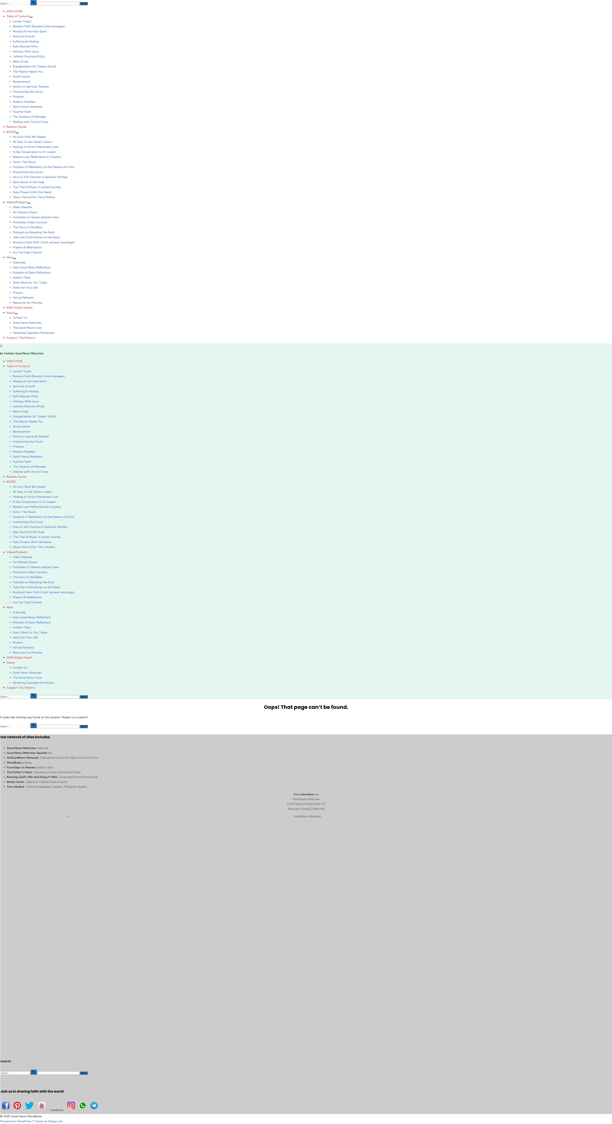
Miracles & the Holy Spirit (30, 31)
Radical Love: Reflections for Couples (37, 157)
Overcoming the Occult (28, 92)
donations (307, 794)
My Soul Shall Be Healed (29, 137)
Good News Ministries (27, 323)
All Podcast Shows (25, 212)
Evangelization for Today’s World (34, 66)
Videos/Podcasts (17, 202)
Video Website (22, 207)
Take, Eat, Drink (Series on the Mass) (36, 237)
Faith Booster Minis (25, 46)
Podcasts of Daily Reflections (32, 272)
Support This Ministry (20, 338)
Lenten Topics (22, 21)
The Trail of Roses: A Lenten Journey (37, 187)
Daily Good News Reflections (32, 267)
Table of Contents (18, 16)
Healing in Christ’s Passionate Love (35, 147)
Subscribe (19, 262)
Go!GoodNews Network (22, 758)
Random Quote (16, 127)
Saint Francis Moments (27, 107)
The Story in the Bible (27, 227)
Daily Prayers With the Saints (32, 192)
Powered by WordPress (15, 1121)
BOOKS (11, 132)
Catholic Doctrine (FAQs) (29, 56)
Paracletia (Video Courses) (30, 222)
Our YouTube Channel (27, 252)
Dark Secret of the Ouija (28, 182)
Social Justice (21, 76)
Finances (18, 97)
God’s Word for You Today (30, 283)
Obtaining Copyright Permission (33, 333)
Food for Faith (22, 112)
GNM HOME (14, 11)
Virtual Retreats (23, 297)
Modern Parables (24, 102)
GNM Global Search (19, 308)
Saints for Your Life (25, 287)
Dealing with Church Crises (30, 122)
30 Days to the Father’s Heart (32, 142)
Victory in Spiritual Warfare (31, 87)
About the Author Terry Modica (34, 197)
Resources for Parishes (27, 303)
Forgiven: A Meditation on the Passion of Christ (43, 167)
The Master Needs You (28, 72)
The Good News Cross (27, 328)
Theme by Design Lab (48, 1121)
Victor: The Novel (24, 162)
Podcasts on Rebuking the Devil (34, 232)
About (10, 313)
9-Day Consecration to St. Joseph (34, 152)
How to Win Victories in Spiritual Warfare (40, 177)
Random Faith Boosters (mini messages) (39, 26)
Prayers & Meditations (27, 247)
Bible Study (20, 61)
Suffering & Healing (26, 41)
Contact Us (20, 318)
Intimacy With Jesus (26, 51)
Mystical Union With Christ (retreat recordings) (44, 242)
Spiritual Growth (24, 36)
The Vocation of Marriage (29, 117)
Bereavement (21, 82)
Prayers (18, 293)
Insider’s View (22, 277)
